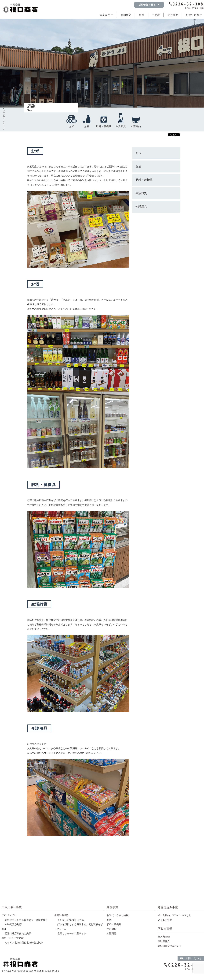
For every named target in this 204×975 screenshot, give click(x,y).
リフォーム (60, 929)
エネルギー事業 (12, 907)
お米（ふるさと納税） (119, 915)
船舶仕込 (126, 15)
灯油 (4, 929)
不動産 (156, 15)
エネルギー (106, 15)
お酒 (86, 126)
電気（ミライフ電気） (14, 938)
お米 (71, 126)
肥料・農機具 (103, 126)
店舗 (141, 15)
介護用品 (136, 126)
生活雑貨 (121, 126)
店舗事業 (112, 907)
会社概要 (173, 15)
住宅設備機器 (61, 915)
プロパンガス (9, 915)
